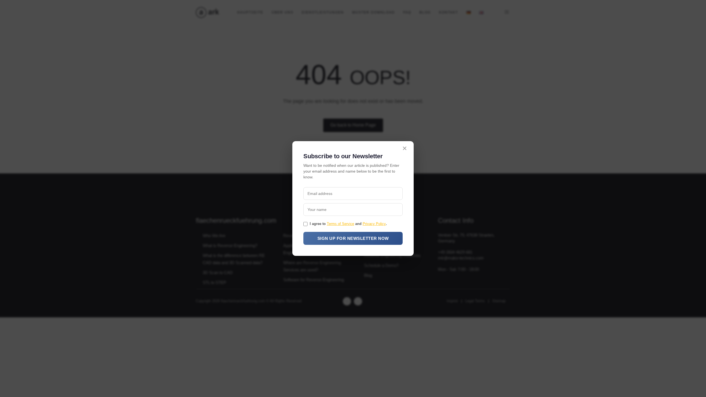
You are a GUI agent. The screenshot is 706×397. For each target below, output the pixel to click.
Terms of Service (340, 224)
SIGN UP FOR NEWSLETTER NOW (353, 238)
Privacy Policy (374, 224)
